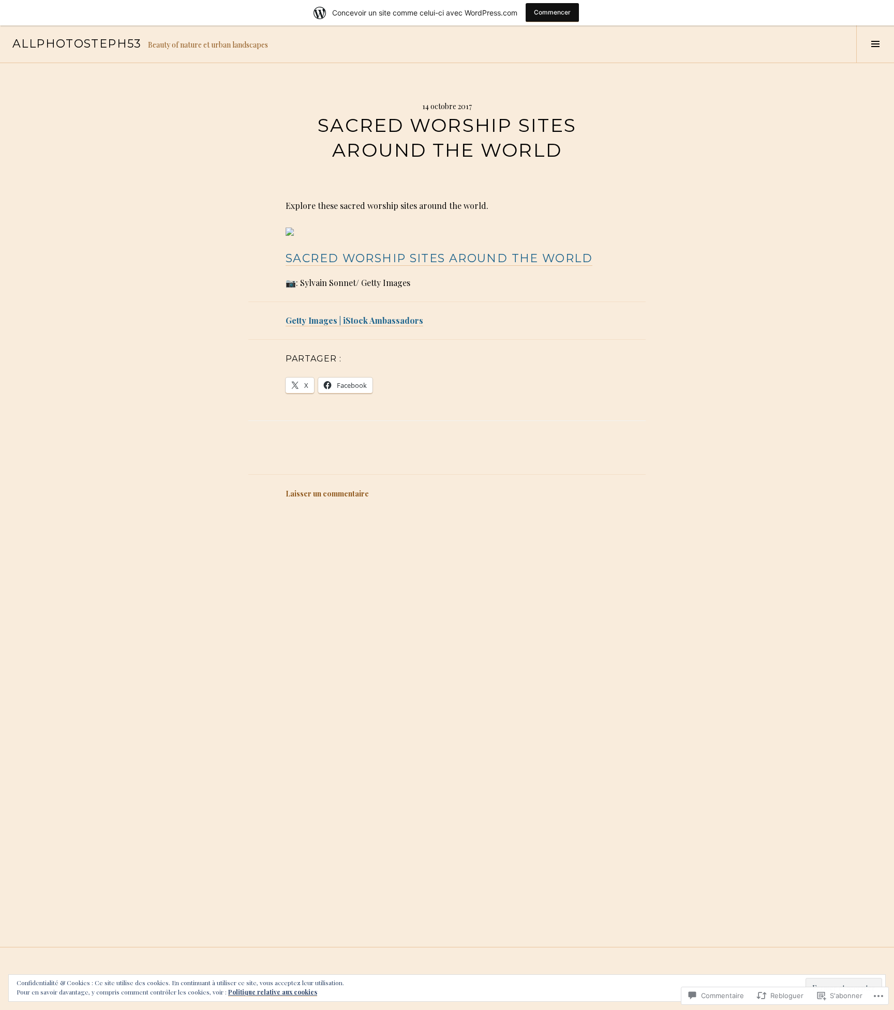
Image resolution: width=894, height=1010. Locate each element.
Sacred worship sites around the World (439, 258)
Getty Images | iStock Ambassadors (354, 320)
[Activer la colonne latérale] (875, 44)
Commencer (552, 12)
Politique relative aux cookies (272, 992)
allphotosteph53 (77, 44)
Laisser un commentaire (327, 494)
